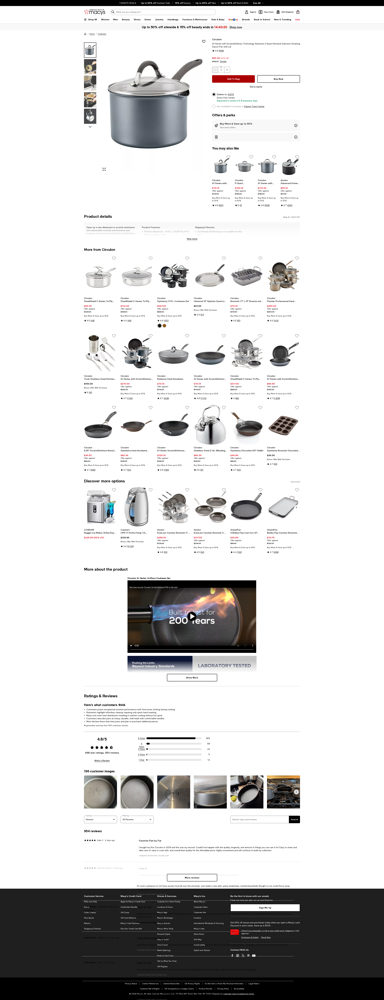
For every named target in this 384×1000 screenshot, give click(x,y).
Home (92, 34)
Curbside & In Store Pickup (168, 902)
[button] (146, 105)
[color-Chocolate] (164, 325)
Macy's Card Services (130, 923)
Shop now (235, 27)
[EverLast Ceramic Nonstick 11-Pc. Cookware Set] (173, 507)
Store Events (162, 945)
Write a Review (102, 760)
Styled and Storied (202, 950)
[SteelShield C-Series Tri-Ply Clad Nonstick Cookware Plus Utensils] (246, 353)
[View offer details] (256, 125)
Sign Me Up (265, 907)
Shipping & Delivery (92, 929)
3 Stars (141, 749)
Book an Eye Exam (165, 956)
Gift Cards (125, 912)
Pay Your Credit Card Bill (131, 929)
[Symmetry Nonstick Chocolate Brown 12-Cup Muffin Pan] (283, 425)
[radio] (159, 325)
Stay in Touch (163, 939)
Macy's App (162, 912)
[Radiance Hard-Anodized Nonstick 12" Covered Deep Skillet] (173, 353)
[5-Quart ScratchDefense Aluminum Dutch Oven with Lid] (244, 166)
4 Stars (141, 743)
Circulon (217, 39)
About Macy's (199, 902)
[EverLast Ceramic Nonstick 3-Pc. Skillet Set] (210, 507)
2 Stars (141, 754)
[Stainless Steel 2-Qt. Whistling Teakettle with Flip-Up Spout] (210, 425)
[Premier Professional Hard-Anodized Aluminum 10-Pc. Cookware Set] (283, 275)
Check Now (266, 937)
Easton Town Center (254, 106)
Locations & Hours (165, 907)
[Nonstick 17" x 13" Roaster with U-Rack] (246, 275)
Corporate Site (200, 912)
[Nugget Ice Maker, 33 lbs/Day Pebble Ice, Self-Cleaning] (100, 507)
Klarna (86, 907)
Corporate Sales (200, 907)
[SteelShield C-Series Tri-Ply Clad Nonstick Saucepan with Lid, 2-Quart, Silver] (100, 275)
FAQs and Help (90, 902)
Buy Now (278, 79)
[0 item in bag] (298, 12)
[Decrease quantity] (215, 70)
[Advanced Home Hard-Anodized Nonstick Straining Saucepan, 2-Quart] (290, 166)
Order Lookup (90, 912)
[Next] (296, 166)
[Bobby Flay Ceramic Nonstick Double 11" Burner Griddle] (283, 507)
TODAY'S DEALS (127, 3)
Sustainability (199, 945)
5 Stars (141, 738)
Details (223, 61)
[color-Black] (159, 325)
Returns (87, 923)
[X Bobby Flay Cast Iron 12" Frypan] (246, 507)
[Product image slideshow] (154, 105)
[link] (221, 193)
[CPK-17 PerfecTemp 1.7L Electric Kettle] (137, 507)
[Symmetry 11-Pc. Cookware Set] (173, 275)
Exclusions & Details (249, 937)
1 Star (141, 760)
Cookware (102, 34)
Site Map (197, 939)
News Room (199, 934)
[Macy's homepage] (85, 34)
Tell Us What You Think (167, 961)
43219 (231, 94)
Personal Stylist (163, 934)
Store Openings (164, 950)
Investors (197, 918)
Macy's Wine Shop (165, 929)
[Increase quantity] (227, 70)
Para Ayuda (89, 918)
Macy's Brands (163, 923)
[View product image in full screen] (104, 169)
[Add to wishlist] (203, 41)
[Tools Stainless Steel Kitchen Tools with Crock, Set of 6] (100, 353)
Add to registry (256, 86)
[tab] (90, 50)
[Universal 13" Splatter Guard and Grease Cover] (210, 275)
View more (192, 238)
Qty (221, 67)
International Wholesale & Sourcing (209, 923)
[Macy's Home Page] (94, 12)
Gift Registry (162, 966)
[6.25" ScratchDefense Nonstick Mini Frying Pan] (100, 425)
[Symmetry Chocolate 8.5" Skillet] (246, 425)
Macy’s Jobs (199, 929)
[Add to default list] (228, 157)
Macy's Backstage (165, 918)
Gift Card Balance (128, 918)
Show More (192, 677)
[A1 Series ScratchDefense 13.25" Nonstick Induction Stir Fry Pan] (173, 425)
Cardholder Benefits (129, 907)
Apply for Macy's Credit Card (133, 902)
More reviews (192, 877)
